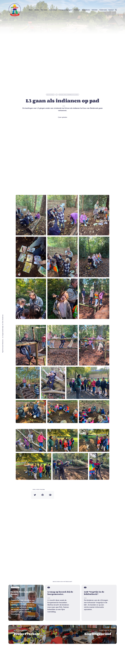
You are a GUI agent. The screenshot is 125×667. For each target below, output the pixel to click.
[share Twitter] (35, 495)
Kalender (95, 10)
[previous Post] (89, 634)
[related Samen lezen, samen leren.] (26, 603)
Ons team (44, 10)
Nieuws (36, 10)
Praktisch (77, 10)
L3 (56, 94)
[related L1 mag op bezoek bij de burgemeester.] (62, 603)
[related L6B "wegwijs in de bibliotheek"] (99, 603)
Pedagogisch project (65, 10)
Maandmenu (86, 10)
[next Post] (35, 634)
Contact (111, 10)
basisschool (50, 94)
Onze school (53, 10)
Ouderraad (103, 10)
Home (30, 10)
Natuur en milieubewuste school (68, 94)
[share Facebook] (42, 495)
